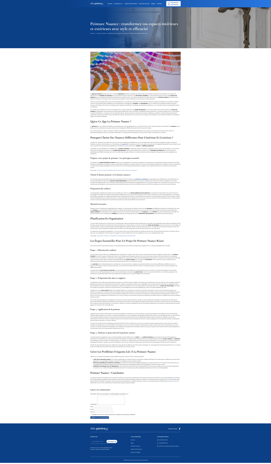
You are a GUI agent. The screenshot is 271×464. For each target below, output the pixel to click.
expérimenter (172, 381)
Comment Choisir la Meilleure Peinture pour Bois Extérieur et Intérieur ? (117, 170)
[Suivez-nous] (180, 429)
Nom (91, 406)
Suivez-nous (172, 429)
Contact (159, 3)
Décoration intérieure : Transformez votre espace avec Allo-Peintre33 (116, 235)
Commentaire (93, 404)
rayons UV (125, 144)
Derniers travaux (144, 3)
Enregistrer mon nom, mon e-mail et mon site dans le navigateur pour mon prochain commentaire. (113, 414)
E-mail (91, 409)
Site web (92, 411)
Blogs (153, 3)
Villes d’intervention (131, 3)
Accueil (110, 3)
